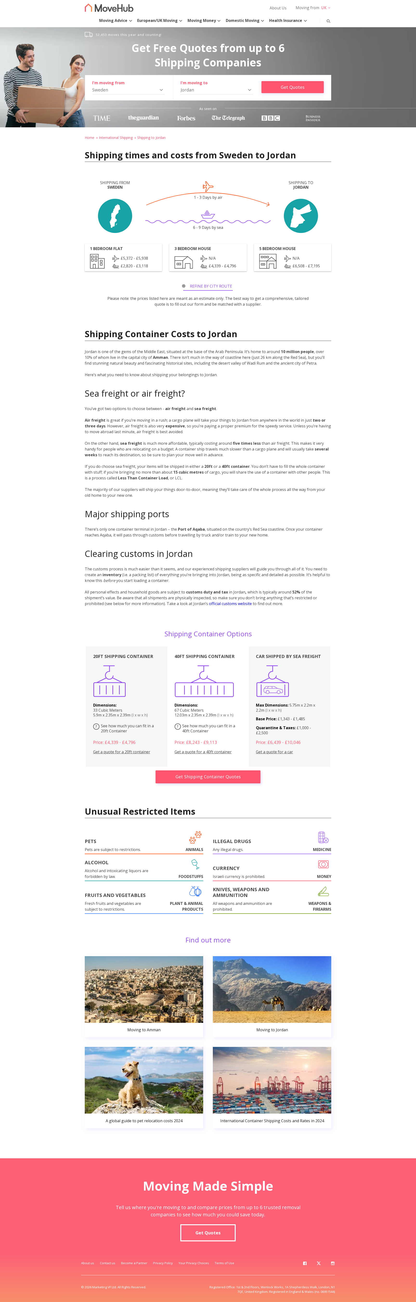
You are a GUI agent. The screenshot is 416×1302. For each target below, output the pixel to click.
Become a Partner (134, 1263)
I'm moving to (194, 82)
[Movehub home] (109, 7)
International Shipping (116, 137)
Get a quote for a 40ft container (203, 751)
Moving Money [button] (202, 20)
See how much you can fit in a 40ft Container (206, 728)
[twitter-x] (319, 1264)
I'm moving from (108, 82)
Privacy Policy (163, 1263)
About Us (278, 8)
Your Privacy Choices (194, 1263)
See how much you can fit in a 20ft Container (124, 728)
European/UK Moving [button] (157, 20)
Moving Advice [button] (113, 20)
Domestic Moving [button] (243, 20)
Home (89, 137)
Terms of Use (224, 1263)
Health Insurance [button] (285, 20)
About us (87, 1263)
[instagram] (333, 1264)
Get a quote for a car (274, 751)
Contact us (107, 1263)
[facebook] (305, 1264)
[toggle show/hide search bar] (324, 20)
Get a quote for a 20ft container (121, 751)
